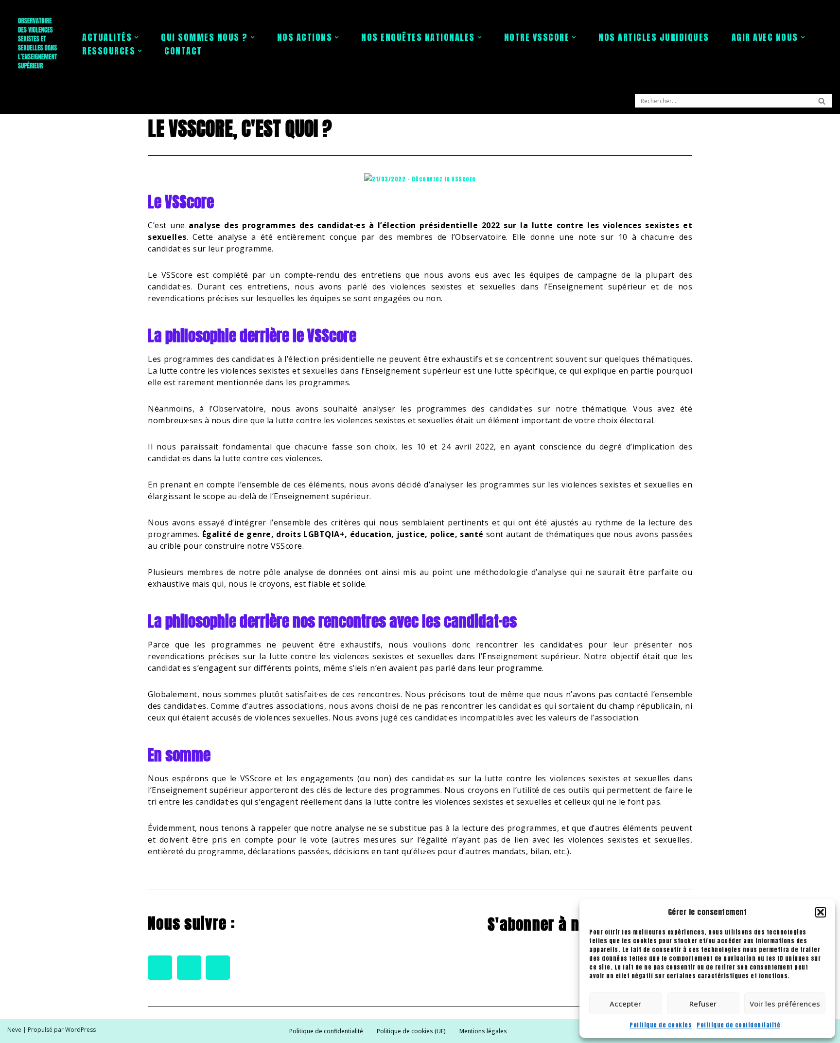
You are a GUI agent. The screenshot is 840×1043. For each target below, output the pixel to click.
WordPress (80, 1029)
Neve (14, 1029)
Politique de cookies (661, 1025)
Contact (183, 50)
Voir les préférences (785, 1003)
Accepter (625, 1003)
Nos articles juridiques (653, 37)
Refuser (703, 1003)
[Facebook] (160, 967)
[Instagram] (189, 967)
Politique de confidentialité (738, 1025)
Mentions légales (483, 1031)
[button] (820, 912)
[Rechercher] (822, 100)
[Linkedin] (218, 967)
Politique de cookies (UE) (411, 1031)
